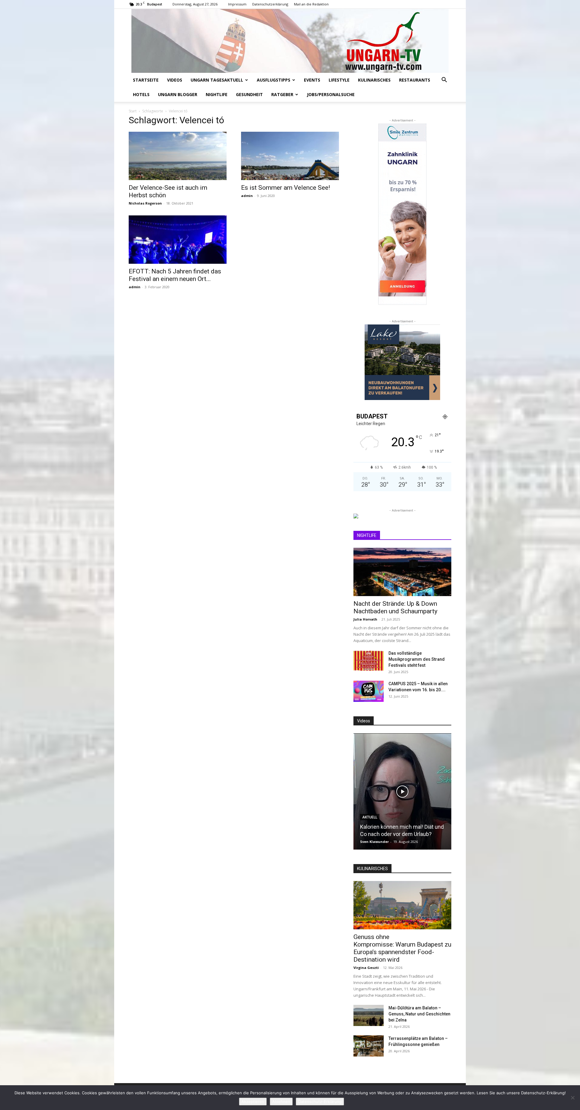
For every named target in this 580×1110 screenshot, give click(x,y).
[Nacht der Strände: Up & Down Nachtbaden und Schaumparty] (402, 572)
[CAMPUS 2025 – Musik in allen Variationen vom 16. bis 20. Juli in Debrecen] (368, 691)
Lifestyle (339, 80)
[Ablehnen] (572, 1098)
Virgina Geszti (366, 967)
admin (247, 195)
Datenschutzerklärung (270, 4)
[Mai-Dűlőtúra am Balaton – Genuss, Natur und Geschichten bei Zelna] (368, 1015)
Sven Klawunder (374, 841)
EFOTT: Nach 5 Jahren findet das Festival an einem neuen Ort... (175, 275)
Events (312, 80)
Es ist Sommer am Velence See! (285, 187)
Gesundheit (249, 94)
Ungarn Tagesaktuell (217, 80)
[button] (444, 80)
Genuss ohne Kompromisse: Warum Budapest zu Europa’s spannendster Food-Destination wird (402, 948)
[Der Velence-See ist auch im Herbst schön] (178, 156)
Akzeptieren (252, 1101)
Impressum (237, 4)
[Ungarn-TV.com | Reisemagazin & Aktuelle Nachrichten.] (290, 41)
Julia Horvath (365, 619)
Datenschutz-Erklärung (320, 1101)
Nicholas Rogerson (145, 203)
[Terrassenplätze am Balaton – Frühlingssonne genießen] (368, 1046)
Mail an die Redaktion (311, 4)
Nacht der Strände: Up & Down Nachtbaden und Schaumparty (395, 607)
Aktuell (369, 817)
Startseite (146, 80)
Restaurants (414, 80)
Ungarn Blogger (177, 94)
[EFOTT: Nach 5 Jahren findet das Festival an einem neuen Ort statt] (178, 239)
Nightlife (216, 94)
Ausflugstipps (273, 80)
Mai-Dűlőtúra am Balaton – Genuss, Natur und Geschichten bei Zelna (419, 1013)
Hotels (141, 94)
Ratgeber (282, 94)
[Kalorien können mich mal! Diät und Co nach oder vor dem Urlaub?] (402, 791)
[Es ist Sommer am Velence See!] (290, 156)
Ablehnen (281, 1101)
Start (133, 111)
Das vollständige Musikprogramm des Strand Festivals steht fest (416, 659)
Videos (174, 80)
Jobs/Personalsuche (331, 94)
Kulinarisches (374, 80)
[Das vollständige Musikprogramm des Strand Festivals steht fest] (368, 660)
